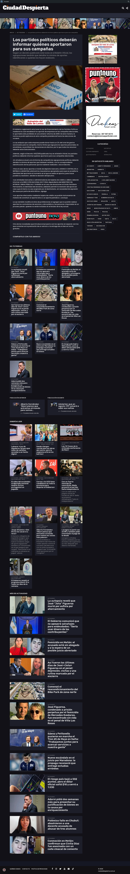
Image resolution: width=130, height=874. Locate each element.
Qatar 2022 (106, 215)
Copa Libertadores (108, 180)
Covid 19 (103, 184)
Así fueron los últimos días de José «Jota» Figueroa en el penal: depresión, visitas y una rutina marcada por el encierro (20, 309)
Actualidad (14, 267)
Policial (105, 212)
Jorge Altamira (16, 526)
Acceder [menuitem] (6, 1)
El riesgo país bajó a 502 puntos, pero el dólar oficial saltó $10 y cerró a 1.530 (71, 347)
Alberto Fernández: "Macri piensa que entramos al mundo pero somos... (30, 407)
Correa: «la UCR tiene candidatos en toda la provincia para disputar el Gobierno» (45, 484)
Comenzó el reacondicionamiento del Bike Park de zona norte (45, 308)
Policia (96, 212)
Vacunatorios (92, 229)
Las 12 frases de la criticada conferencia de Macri (71, 448)
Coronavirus (91, 184)
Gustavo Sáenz (92, 201)
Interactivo (108, 155)
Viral (105, 151)
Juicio (113, 201)
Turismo (90, 226)
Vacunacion (100, 226)
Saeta (107, 219)
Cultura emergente (92, 151)
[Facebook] (52, 869)
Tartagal (108, 222)
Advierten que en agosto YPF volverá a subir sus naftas (68, 406)
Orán (89, 212)
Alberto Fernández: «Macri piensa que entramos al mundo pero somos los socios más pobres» (45, 533)
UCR (52, 444)
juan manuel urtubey (68, 526)
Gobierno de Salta (107, 198)
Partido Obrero (16, 527)
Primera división (92, 215)
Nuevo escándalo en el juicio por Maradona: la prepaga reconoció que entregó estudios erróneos (45, 348)
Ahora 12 (21, 577)
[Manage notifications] (4, 869)
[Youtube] (64, 869)
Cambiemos (91, 176)
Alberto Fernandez (42, 526)
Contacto (26, 869)
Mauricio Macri (110, 205)
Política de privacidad (39, 869)
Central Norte (103, 176)
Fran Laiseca (15, 444)
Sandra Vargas (45, 444)
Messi (89, 208)
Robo (99, 219)
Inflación (104, 201)
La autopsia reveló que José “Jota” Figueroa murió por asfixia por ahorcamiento (19, 273)
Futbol (113, 194)
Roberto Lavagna (67, 527)
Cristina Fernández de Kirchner (98, 187)
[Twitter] (60, 869)
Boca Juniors (113, 173)
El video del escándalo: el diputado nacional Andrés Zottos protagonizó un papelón (20, 485)
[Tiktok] (73, 869)
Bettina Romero (92, 173)
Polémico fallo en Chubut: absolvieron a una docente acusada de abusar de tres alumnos (63, 824)
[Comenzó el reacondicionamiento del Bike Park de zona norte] (46, 292)
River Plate (90, 219)
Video (102, 229)
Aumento (101, 169)
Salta (21, 444)
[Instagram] (56, 869)
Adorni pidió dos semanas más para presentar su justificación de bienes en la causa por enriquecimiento (20, 386)
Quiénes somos (15, 869)
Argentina (90, 169)
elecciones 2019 (24, 442)
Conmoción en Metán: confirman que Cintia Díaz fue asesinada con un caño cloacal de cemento (63, 845)
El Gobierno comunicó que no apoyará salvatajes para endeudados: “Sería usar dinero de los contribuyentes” (45, 274)
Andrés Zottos (23, 477)
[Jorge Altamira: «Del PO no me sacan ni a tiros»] (21, 515)
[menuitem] (1, 1)
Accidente (90, 166)
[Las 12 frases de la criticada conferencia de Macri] (71, 432)
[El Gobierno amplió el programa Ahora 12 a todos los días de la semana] (21, 567)
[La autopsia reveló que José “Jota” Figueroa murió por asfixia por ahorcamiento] (21, 257)
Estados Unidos (92, 194)
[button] (123, 8)
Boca (103, 173)
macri (63, 444)
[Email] (69, 869)
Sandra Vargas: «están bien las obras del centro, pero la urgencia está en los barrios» (45, 450)
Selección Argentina (94, 222)
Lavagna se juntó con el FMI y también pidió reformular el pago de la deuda (71, 532)
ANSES (116, 166)
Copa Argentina (92, 180)
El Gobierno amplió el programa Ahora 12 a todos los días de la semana (20, 583)
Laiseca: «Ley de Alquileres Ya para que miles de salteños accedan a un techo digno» (20, 450)
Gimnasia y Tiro (92, 198)
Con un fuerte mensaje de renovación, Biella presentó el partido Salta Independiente (70, 485)
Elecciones (91, 191)
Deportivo (107, 148)
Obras (116, 208)
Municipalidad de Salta (102, 208)
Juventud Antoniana (94, 205)
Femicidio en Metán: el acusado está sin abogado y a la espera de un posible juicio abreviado (71, 273)
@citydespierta (91, 155)
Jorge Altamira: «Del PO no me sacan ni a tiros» (20, 532)
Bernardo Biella (74, 477)
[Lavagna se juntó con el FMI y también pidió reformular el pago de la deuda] (71, 515)
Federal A (105, 194)
